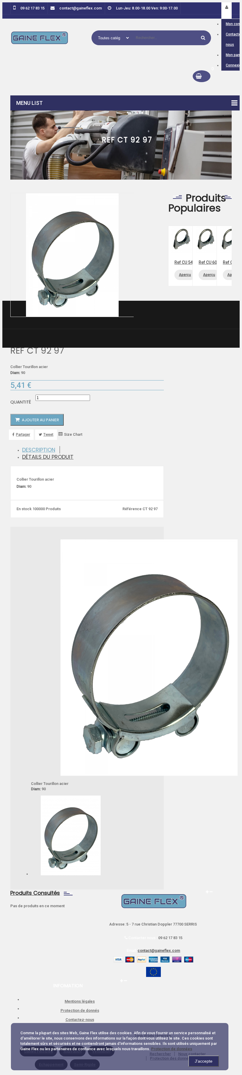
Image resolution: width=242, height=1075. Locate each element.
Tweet (48, 434)
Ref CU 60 (208, 262)
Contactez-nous (80, 1019)
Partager (23, 434)
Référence (132, 509)
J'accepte (203, 1061)
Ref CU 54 (183, 262)
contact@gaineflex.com (159, 950)
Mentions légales (80, 1001)
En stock (24, 509)
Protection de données (171, 1049)
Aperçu (185, 275)
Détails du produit (47, 457)
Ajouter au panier (40, 420)
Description (38, 449)
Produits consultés (35, 893)
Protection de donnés (79, 1010)
